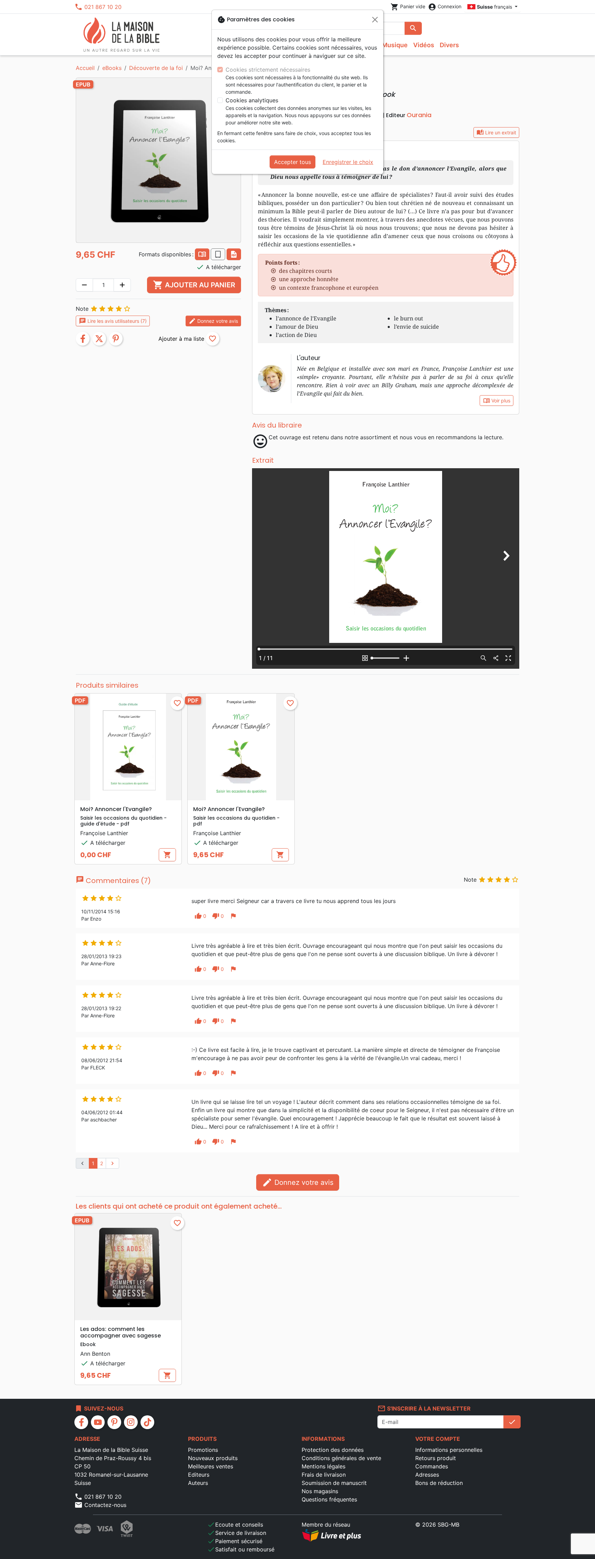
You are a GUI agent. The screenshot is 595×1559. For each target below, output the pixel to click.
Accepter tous (292, 161)
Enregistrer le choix (348, 161)
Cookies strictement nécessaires (268, 69)
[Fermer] (374, 19)
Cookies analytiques (252, 100)
